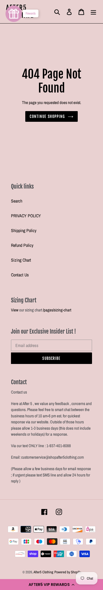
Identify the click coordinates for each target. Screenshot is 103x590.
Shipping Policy (24, 230)
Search (16, 201)
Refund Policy (22, 245)
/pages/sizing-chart (57, 310)
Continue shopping (47, 116)
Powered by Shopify (67, 572)
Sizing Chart (21, 260)
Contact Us (20, 275)
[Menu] (93, 11)
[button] (51, 584)
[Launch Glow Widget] (13, 13)
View (14, 310)
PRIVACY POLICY (26, 216)
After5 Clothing (43, 572)
